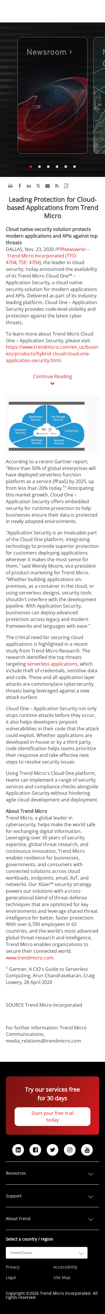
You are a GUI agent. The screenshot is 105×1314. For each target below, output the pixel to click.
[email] (47, 185)
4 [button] (57, 167)
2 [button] (39, 167)
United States (21, 1252)
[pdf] (66, 185)
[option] (53, 95)
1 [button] (31, 167)
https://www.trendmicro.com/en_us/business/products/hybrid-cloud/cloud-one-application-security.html (52, 354)
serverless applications (52, 664)
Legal (11, 1278)
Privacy (13, 1267)
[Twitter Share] (38, 185)
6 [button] (74, 167)
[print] (10, 185)
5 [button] (66, 167)
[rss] (56, 185)
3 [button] (48, 167)
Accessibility (65, 1267)
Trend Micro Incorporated (35, 255)
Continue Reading (52, 376)
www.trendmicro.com (29, 958)
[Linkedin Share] (28, 185)
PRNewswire (70, 249)
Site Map (62, 1278)
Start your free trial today (53, 1116)
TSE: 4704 (28, 262)
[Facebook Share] (19, 185)
